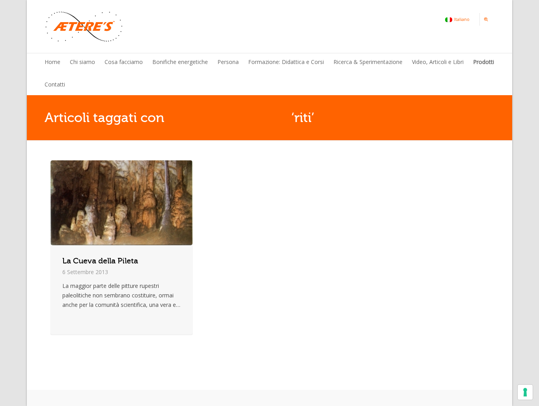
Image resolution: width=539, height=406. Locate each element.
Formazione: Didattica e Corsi (286, 62)
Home (52, 62)
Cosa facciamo (124, 62)
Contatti (55, 84)
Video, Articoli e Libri (438, 62)
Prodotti (483, 62)
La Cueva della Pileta (100, 260)
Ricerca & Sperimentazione (367, 62)
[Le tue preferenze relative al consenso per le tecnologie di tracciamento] (525, 392)
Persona (228, 62)
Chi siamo (82, 62)
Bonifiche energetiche (180, 62)
